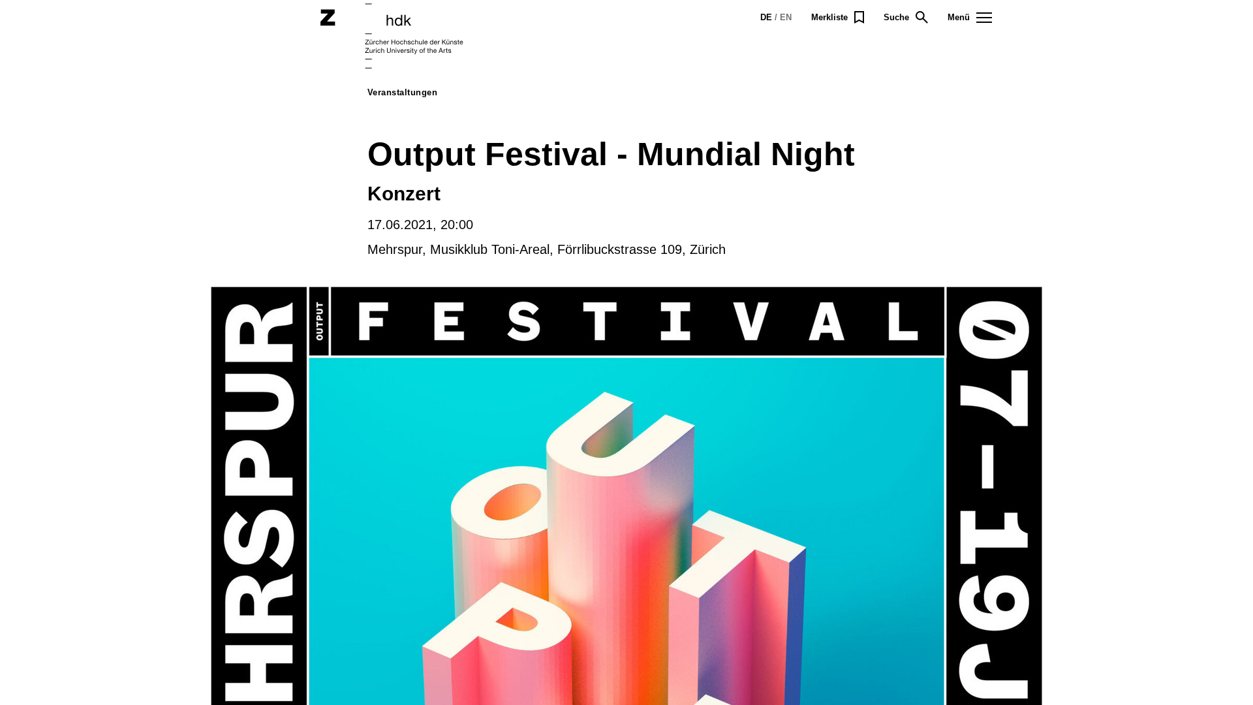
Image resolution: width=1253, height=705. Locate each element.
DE (766, 17)
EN (786, 17)
